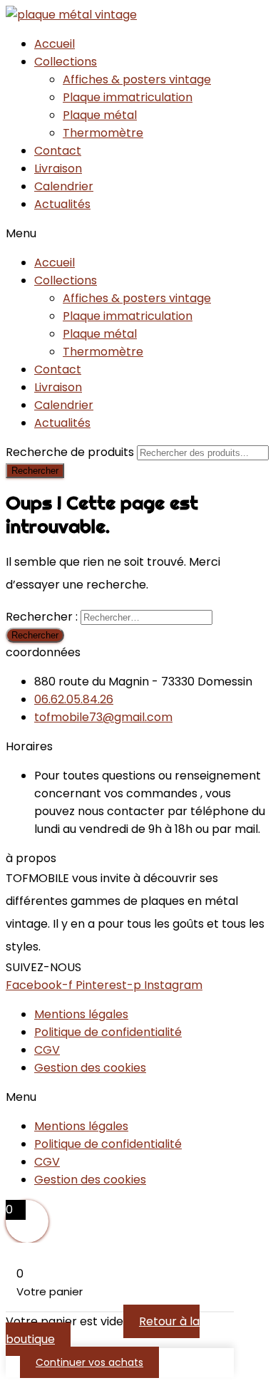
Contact (57, 151)
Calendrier (63, 186)
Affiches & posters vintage (137, 79)
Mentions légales (81, 1014)
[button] (139, 233)
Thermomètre (103, 133)
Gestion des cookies (90, 1068)
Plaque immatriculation (127, 97)
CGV (47, 1050)
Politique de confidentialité (108, 1032)
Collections (65, 61)
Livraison (58, 168)
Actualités (62, 204)
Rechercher (34, 470)
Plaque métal (100, 115)
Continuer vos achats (89, 1362)
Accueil (54, 44)
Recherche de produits (71, 452)
